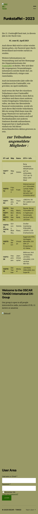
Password (6, 484)
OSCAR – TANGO (14, 510)
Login (6, 498)
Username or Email (9, 476)
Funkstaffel (7, 66)
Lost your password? (10, 494)
